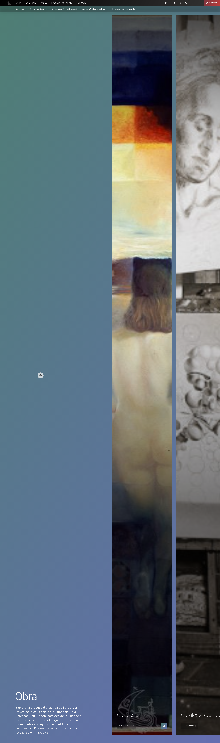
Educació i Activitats (61, 3)
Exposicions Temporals (123, 9)
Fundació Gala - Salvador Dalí (8, 3)
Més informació (125, 726)
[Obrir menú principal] (201, 3)
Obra (44, 3)
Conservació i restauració (64, 9)
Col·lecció (21, 9)
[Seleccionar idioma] (186, 3)
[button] (41, 375)
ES (171, 3)
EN (175, 3)
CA (166, 3)
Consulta (164, 726)
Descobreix (189, 726)
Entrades (213, 3)
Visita (19, 3)
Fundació (81, 3)
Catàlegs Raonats (39, 9)
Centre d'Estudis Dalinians (95, 9)
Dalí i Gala (31, 3)
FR (179, 3)
